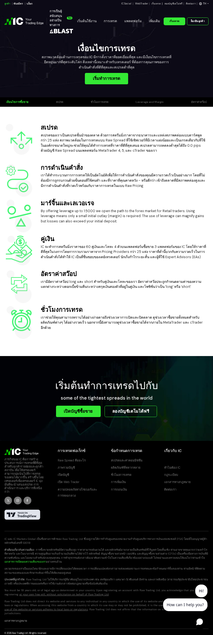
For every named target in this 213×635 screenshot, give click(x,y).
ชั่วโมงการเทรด (99, 102)
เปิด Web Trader (68, 482)
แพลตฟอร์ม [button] (133, 21)
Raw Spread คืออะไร (72, 460)
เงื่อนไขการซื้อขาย (17, 102)
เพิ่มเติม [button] (154, 21)
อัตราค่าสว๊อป (199, 102)
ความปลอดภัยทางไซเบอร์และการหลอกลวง (77, 492)
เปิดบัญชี (63, 475)
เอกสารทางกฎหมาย (177, 482)
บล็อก (29, 3)
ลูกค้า (7, 3)
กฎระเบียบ (171, 475)
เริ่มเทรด (156, 3)
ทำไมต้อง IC (172, 467)
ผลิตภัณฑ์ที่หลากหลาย (125, 467)
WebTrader (141, 3)
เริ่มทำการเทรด (106, 78)
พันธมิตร (18, 3)
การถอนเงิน (119, 489)
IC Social (126, 3)
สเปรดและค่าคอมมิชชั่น (127, 460)
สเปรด (59, 102)
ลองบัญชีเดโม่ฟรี (173, 3)
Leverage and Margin (150, 102)
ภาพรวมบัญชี (66, 467)
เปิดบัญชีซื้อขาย (78, 411)
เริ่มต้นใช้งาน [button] (87, 21)
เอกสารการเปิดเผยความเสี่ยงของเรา (25, 561)
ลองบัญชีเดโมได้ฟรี (130, 411)
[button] (204, 4)
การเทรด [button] (110, 21)
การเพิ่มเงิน (118, 482)
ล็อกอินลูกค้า (198, 21)
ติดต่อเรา (191, 3)
